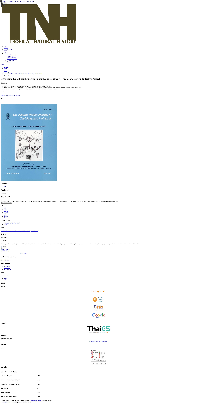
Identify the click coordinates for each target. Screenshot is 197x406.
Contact (9, 61)
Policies (5, 52)
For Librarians (7, 269)
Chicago (6, 211)
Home (5, 71)
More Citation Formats (6, 202)
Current (5, 46)
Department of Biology (35, 400)
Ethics (5, 50)
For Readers (7, 266)
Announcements (8, 49)
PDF (5, 186)
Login (5, 68)
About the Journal (11, 54)
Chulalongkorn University (7, 402)
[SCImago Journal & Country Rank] (98, 341)
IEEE (5, 213)
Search (2, 64)
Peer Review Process (12, 59)
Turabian (6, 216)
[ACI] (98, 302)
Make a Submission (5, 260)
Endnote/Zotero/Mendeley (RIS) (11, 223)
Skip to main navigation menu (18, 1)
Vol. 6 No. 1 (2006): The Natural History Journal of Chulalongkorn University (23, 73)
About (5, 53)
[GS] (98, 317)
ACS (5, 206)
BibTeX (6, 224)
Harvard (6, 212)
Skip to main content (6, 1)
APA (5, 208)
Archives (6, 48)
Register (6, 67)
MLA (5, 215)
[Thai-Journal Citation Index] (98, 310)
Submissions (10, 56)
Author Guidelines (11, 57)
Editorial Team (10, 60)
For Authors (7, 268)
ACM (5, 205)
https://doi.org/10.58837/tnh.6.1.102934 (10, 95)
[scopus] (98, 294)
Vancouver (6, 218)
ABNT (5, 209)
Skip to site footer (30, 1)
